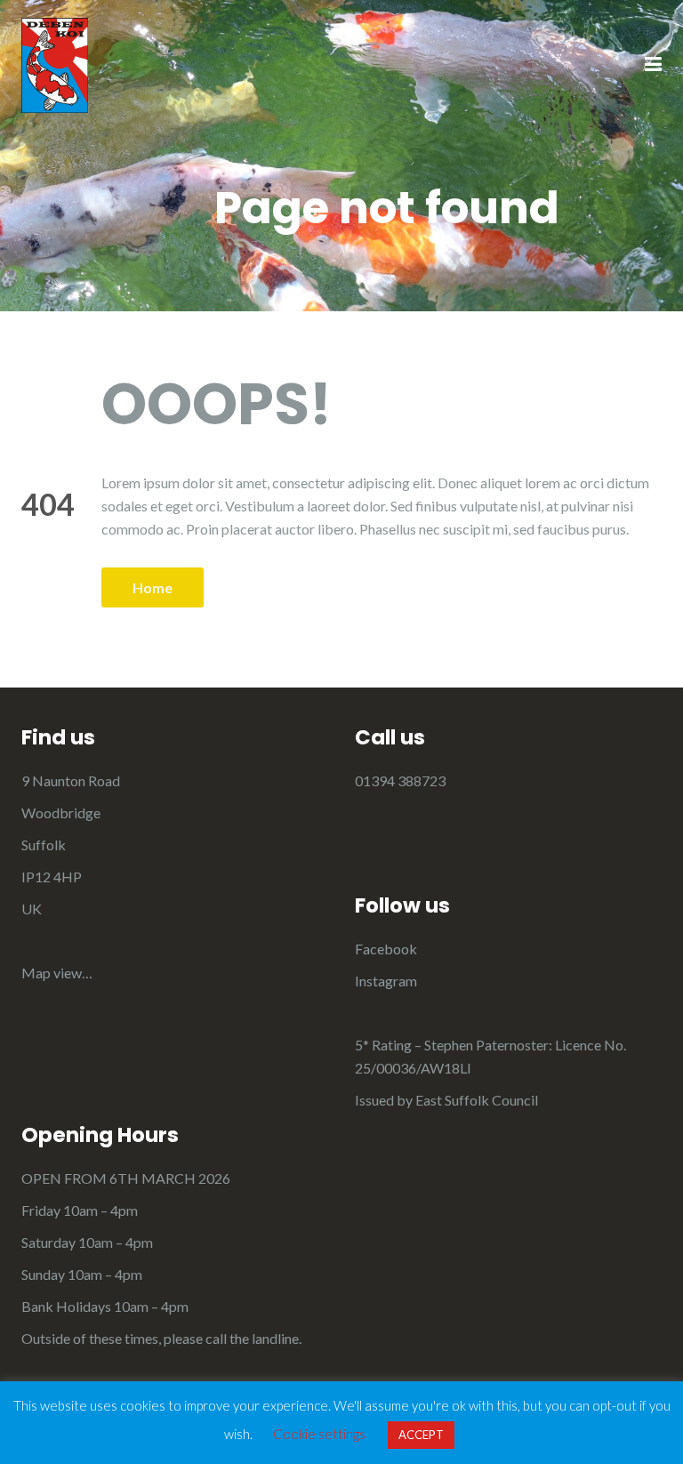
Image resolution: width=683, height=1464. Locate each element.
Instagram (386, 980)
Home (153, 587)
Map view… (56, 972)
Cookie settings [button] (319, 1434)
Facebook (386, 948)
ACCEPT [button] (421, 1435)
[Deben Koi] (54, 63)
